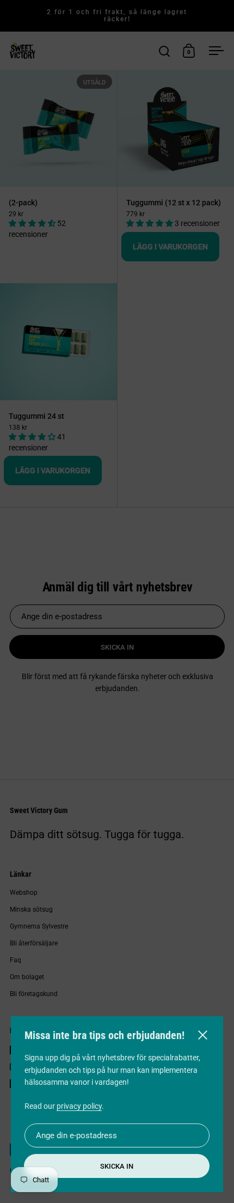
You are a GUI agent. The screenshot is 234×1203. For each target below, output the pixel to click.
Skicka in (116, 1166)
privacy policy (79, 1106)
